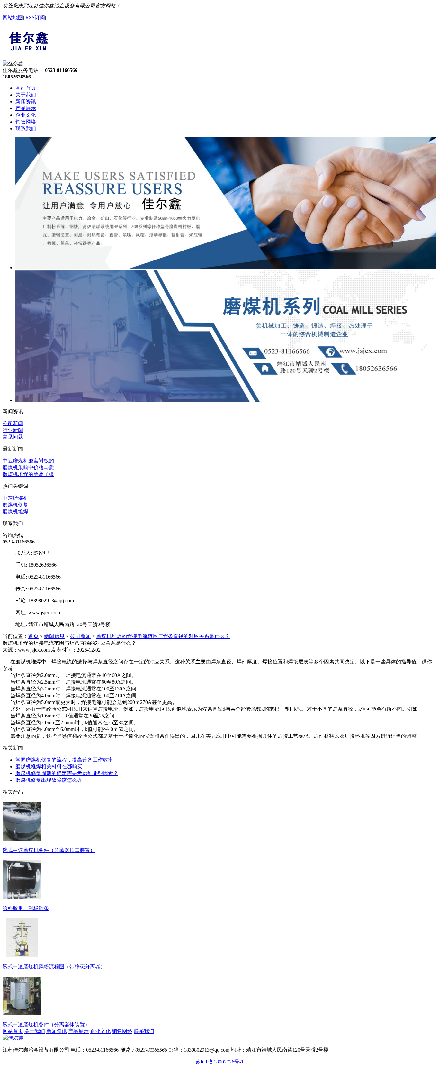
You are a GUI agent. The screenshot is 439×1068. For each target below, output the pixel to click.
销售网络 (25, 121)
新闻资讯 (25, 101)
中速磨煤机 (15, 498)
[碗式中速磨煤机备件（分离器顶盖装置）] (22, 838)
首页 (33, 636)
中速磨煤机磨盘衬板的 (28, 460)
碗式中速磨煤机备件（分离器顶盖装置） (49, 850)
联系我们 (25, 128)
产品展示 (25, 108)
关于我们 (25, 94)
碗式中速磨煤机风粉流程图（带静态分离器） (54, 966)
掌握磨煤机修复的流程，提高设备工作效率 (64, 759)
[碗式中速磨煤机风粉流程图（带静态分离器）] (22, 954)
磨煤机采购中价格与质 (28, 467)
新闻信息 (54, 636)
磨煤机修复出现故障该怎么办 (48, 780)
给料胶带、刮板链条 (26, 908)
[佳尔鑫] (29, 50)
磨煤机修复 (15, 504)
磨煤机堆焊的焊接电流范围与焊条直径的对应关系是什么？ (163, 636)
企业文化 (25, 115)
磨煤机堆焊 (15, 511)
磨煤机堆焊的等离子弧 (28, 474)
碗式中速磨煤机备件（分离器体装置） (46, 1024)
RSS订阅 (35, 17)
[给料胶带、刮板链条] (22, 896)
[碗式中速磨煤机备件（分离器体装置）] (22, 1013)
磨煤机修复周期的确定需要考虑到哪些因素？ (66, 773)
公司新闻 (13, 423)
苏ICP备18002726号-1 (219, 1061)
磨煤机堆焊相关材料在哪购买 (48, 766)
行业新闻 (13, 430)
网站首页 (25, 88)
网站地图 (13, 17)
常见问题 (13, 437)
